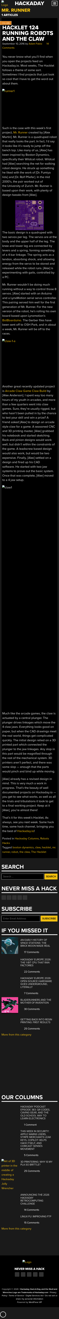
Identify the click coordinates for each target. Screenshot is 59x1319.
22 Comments (31, 971)
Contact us (25, 897)
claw (38, 847)
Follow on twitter (9, 897)
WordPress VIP (35, 1302)
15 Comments (31, 1222)
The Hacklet (38, 852)
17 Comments (31, 952)
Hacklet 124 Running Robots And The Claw (27, 33)
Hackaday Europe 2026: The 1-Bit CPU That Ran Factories (35, 962)
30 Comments (31, 1009)
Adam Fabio (35, 43)
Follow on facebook (4, 897)
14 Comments (31, 1209)
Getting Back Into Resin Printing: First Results (36, 1021)
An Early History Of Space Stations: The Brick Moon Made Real (35, 942)
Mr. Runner (20, 132)
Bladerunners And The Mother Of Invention (35, 1001)
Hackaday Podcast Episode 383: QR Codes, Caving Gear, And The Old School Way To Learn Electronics (35, 1112)
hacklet (46, 847)
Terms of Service (16, 1295)
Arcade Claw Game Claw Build (25, 391)
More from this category (16, 1034)
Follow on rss (19, 897)
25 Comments (31, 1028)
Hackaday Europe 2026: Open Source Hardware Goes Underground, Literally (36, 983)
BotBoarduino (11, 320)
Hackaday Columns (27, 838)
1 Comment (30, 1124)
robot (14, 852)
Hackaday (29, 3)
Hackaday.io (25, 831)
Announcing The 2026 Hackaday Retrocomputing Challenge (34, 1199)
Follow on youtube (14, 897)
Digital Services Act (34, 1295)
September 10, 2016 (13, 43)
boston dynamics (23, 847)
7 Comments (30, 993)
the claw (25, 852)
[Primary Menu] (54, 3)
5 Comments (30, 1155)
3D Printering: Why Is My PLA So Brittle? (36, 1163)
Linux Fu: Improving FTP (35, 1216)
